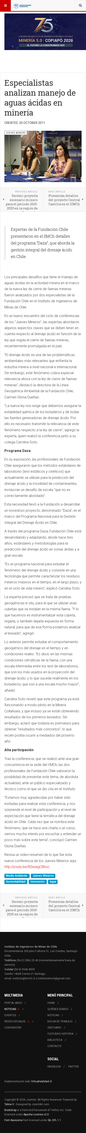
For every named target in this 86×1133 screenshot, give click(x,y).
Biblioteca (54, 1040)
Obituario (54, 1027)
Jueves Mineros (43, 875)
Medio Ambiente (17, 875)
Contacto (54, 1046)
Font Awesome (13, 1120)
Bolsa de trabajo (60, 1021)
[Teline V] (22, 5)
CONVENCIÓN (12, 1027)
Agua (53, 881)
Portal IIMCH (13, 1002)
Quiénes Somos (57, 1009)
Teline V (9, 1104)
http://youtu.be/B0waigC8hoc (27, 867)
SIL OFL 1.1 (54, 1120)
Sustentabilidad (16, 881)
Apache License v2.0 (36, 1114)
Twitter (73, 1066)
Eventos (10, 1015)
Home (51, 1002)
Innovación (37, 881)
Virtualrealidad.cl (41, 1081)
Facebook (54, 1066)
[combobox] (80, 5)
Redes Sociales (15, 1021)
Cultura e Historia (60, 1033)
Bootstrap (10, 1110)
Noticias (10, 1009)
